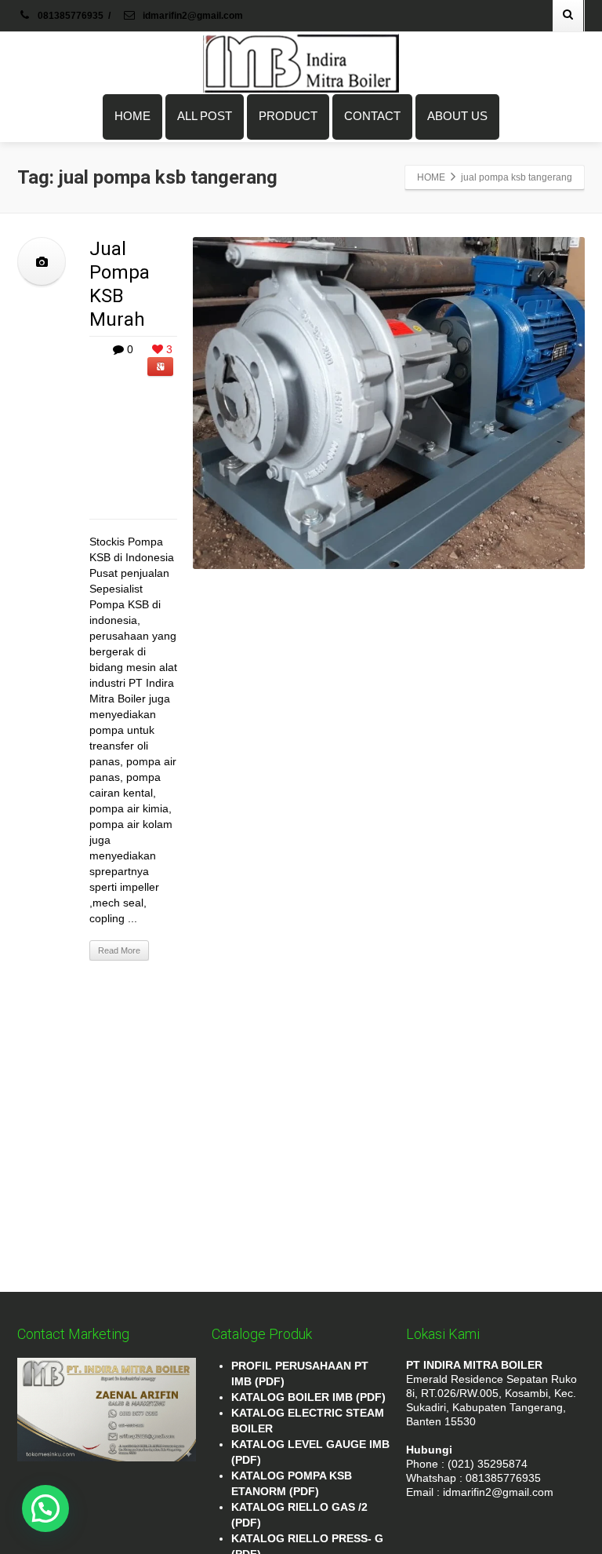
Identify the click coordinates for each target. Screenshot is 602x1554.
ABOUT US (457, 115)
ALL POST (204, 115)
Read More (119, 950)
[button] (45, 1508)
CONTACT (372, 115)
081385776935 (70, 15)
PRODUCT (288, 115)
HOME (132, 115)
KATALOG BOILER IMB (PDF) (308, 1397)
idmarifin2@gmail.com (191, 15)
